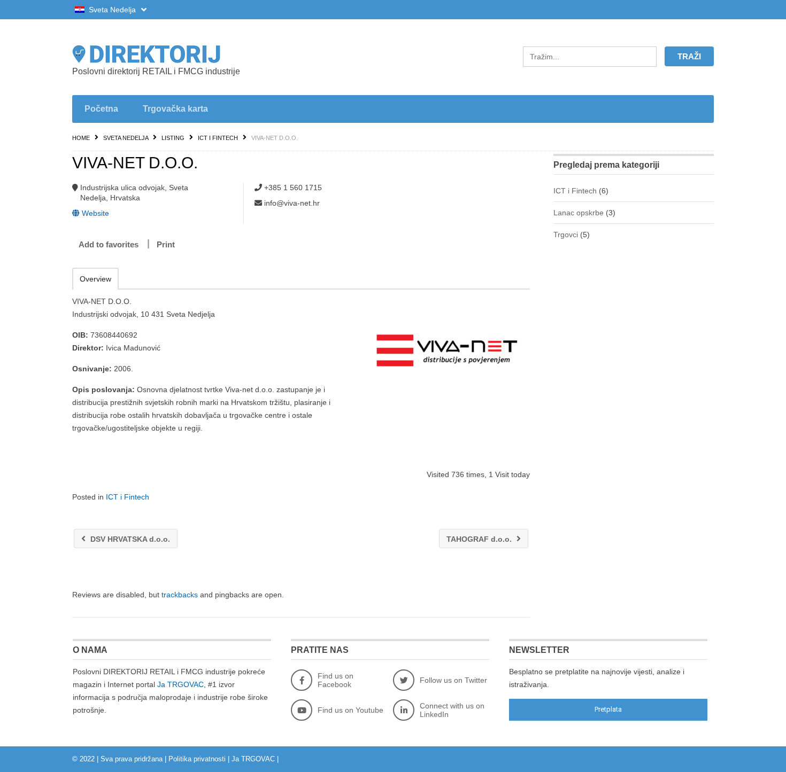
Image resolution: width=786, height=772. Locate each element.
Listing (172, 138)
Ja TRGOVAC (180, 684)
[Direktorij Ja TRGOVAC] (173, 54)
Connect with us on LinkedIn (452, 710)
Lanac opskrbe (578, 212)
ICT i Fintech (218, 138)
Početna (101, 108)
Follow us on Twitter (453, 680)
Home (81, 138)
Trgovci (565, 234)
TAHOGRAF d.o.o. (480, 539)
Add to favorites (108, 244)
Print (166, 244)
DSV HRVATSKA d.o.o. (129, 539)
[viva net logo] (447, 348)
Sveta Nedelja (112, 9)
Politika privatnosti (197, 759)
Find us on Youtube (350, 710)
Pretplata (608, 709)
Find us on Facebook (335, 680)
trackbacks (179, 594)
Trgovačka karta (175, 108)
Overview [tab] (95, 279)
